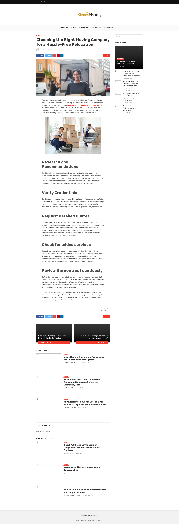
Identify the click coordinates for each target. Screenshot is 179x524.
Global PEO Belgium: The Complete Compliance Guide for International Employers (81, 447)
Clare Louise (69, 453)
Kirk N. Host (69, 387)
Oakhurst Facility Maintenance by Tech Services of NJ (83, 468)
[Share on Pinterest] (58, 55)
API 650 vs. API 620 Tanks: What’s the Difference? (127, 62)
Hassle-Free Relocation (90, 308)
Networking (108, 28)
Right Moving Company (104, 308)
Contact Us (39, 2)
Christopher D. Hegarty (73, 495)
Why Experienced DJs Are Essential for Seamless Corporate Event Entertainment (85, 403)
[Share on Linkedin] (61, 55)
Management (96, 28)
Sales (73, 28)
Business (64, 28)
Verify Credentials (105, 310)
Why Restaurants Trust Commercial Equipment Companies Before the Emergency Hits (81, 382)
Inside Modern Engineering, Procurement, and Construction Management (84, 358)
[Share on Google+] (54, 55)
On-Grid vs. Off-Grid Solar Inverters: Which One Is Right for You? (84, 491)
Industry (120, 58)
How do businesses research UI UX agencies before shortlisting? (132, 108)
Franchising (83, 28)
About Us (46, 2)
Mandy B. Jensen (47, 50)
